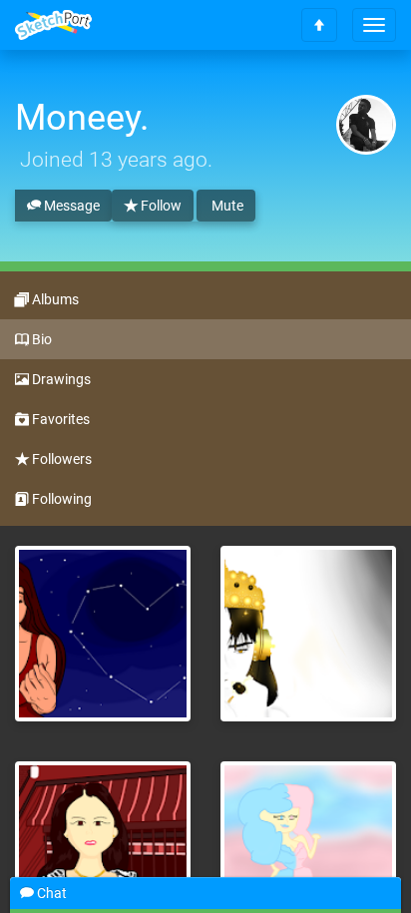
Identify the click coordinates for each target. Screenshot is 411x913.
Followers (60, 459)
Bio (40, 339)
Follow (160, 206)
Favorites (59, 419)
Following (60, 499)
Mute (225, 206)
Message (70, 206)
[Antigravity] (308, 633)
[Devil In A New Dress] (103, 633)
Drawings (60, 379)
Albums (54, 299)
